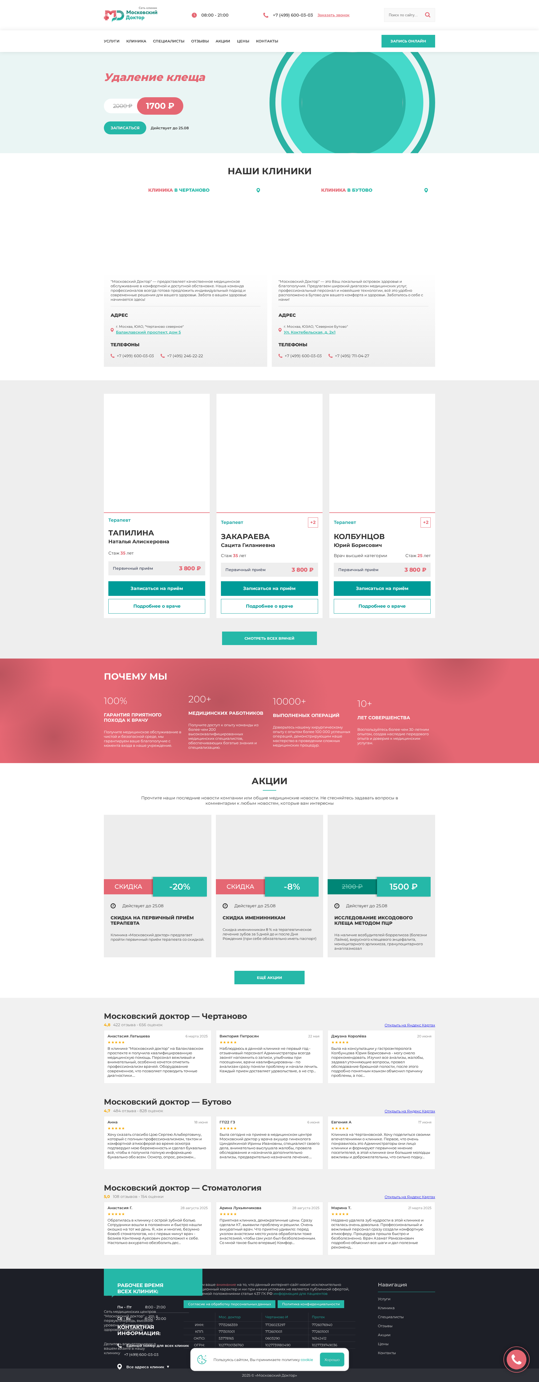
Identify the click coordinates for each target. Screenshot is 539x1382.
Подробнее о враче (157, 606)
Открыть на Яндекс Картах (410, 1025)
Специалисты (168, 41)
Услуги (112, 41)
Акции (223, 41)
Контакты (267, 41)
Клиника (136, 41)
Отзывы (200, 41)
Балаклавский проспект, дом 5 (148, 332)
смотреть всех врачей (269, 638)
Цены (243, 41)
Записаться (125, 127)
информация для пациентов (300, 1293)
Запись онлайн (408, 41)
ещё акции (269, 977)
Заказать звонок (334, 15)
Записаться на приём (157, 588)
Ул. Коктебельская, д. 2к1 (309, 332)
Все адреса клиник (148, 1367)
